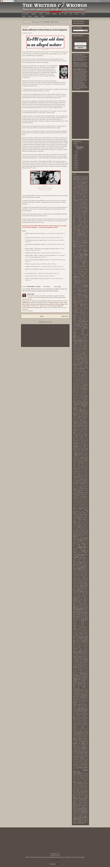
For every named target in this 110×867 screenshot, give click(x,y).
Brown (76, 252)
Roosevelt (76, 700)
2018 (75, 165)
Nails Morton (85, 600)
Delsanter (84, 337)
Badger (77, 217)
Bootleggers (75, 245)
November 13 (75, 620)
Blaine (82, 237)
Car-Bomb (75, 268)
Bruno (74, 253)
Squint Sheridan (77, 740)
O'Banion (74, 628)
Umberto (86, 786)
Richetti (75, 692)
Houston (74, 448)
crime (80, 315)
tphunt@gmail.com (26, 299)
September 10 (75, 725)
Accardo (83, 183)
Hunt (60, 13)
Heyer (80, 444)
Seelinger (76, 724)
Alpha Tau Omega (83, 194)
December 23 (83, 330)
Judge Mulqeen (85, 497)
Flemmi (80, 386)
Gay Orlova (82, 411)
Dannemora (75, 322)
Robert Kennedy (77, 694)
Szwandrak (39, 291)
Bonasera (86, 241)
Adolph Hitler (81, 184)
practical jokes (80, 672)
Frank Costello (84, 391)
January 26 (84, 469)
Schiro (79, 719)
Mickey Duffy (82, 584)
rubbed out (80, 704)
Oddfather (81, 634)
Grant (86, 424)
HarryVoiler (86, 440)
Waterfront (82, 802)
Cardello (78, 269)
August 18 (85, 214)
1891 (77, 176)
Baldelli (74, 218)
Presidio (85, 675)
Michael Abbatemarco (84, 583)
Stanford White (76, 744)
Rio (82, 692)
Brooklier (79, 251)
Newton (74, 615)
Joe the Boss (82, 483)
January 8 (81, 471)
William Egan (85, 809)
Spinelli (79, 738)
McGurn (74, 578)
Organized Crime (82, 637)
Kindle (80, 513)
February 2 (75, 379)
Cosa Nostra (83, 308)
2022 (75, 158)
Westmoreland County (77, 807)
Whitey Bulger (75, 809)
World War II (85, 816)
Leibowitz (79, 527)
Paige (74, 641)
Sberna (74, 717)
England (86, 365)
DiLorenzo (80, 346)
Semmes (81, 724)
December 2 (83, 329)
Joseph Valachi (83, 496)
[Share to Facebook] (59, 286)
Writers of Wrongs (83, 817)
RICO (79, 692)
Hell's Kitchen (83, 442)
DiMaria (85, 346)
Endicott (81, 365)
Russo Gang (84, 705)
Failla (74, 371)
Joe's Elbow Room (82, 484)
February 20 (81, 379)
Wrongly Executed (77, 818)
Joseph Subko (75, 496)
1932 (79, 179)
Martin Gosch (75, 564)
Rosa (80, 700)
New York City (83, 612)
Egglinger (82, 362)
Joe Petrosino (75, 483)
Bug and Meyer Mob (84, 255)
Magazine (75, 552)
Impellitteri (76, 451)
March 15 (81, 558)
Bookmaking (84, 243)
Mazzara (82, 575)
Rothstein (75, 704)
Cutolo (79, 317)
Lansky (84, 519)
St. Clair (75, 741)
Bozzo (87, 247)
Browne (80, 252)
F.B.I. (85, 370)
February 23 (78, 380)
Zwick (79, 823)
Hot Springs (75, 447)
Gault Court (84, 410)
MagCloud (80, 552)
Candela (86, 265)
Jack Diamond (80, 462)
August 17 (80, 214)
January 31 (86, 470)
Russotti (80, 706)
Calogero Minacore (76, 263)
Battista (83, 225)
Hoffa (85, 445)
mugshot (74, 596)
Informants (86, 453)
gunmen (79, 432)
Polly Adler (80, 670)
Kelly (74, 510)
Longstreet (82, 535)
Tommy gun (79, 778)
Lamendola (85, 517)
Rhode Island (76, 690)
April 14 (75, 204)
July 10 (85, 498)
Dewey (75, 341)
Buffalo (86, 254)
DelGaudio (84, 336)
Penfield (85, 656)
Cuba (74, 316)
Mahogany (77, 553)
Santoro (79, 716)
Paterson (79, 651)
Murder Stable (83, 599)
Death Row (84, 325)
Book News (85, 242)
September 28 (83, 726)
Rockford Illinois (76, 697)
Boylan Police (75, 247)
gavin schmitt (75, 411)
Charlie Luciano (77, 283)
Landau (74, 518)
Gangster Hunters (82, 408)
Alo (77, 194)
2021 (75, 160)
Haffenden (86, 433)
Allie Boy (85, 193)
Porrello (81, 671)
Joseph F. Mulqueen (84, 494)
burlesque (80, 257)
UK (82, 786)
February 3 (81, 381)
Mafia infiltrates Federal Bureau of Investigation (44, 30)
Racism (79, 683)
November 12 (83, 619)
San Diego (79, 714)
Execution (75, 370)
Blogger (58, 864)
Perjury (85, 657)
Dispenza (79, 348)
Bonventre (80, 242)
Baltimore (79, 219)
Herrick (85, 443)
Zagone (85, 820)
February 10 (75, 377)
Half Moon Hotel (77, 434)
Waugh (36, 16)
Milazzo (86, 585)
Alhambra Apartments (78, 193)
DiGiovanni (75, 346)
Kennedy (79, 510)
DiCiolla (80, 343)
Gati (80, 410)
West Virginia (81, 805)
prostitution (75, 680)
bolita (85, 239)
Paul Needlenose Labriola (83, 653)
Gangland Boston (82, 406)
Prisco (85, 676)
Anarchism (75, 199)
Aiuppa (84, 186)
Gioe (74, 419)
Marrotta (85, 563)
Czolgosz (84, 317)
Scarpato (85, 718)
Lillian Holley (82, 530)
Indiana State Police (83, 452)
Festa (82, 383)
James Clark (80, 464)
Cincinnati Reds (85, 294)
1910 (87, 176)
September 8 (75, 727)
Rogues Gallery (76, 698)
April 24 (85, 205)
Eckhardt (74, 358)
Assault (74, 212)
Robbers (86, 692)
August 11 (85, 213)
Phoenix (85, 661)
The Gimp (79, 761)
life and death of (76, 530)
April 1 (78, 203)
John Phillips (85, 490)
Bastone (74, 225)
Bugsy (81, 256)
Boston (80, 246)
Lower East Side (78, 538)
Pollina (74, 670)
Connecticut (75, 306)
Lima (87, 530)
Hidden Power (85, 444)
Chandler (74, 279)
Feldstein (82, 382)
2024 (75, 155)
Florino (78, 387)
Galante (84, 400)
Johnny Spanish (80, 492)
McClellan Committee (77, 577)
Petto (81, 659)
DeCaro (74, 327)
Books (74, 244)
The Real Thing (84, 765)
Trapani (85, 781)
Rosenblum (75, 702)
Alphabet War (75, 195)
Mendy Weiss (81, 580)
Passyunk (74, 651)
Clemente (80, 296)
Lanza (74, 520)
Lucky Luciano (80, 540)
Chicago (86, 285)
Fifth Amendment (76, 384)
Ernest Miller (75, 367)
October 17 (76, 630)
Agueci (75, 186)
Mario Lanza (75, 563)
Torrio (85, 780)
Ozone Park (79, 640)
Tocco (85, 775)
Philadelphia (86, 659)
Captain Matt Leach (82, 267)
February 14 (81, 377)
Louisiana (86, 537)
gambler (86, 404)
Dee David (82, 335)
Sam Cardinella (76, 712)
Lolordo (74, 534)
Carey (82, 269)
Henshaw (80, 443)
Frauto (76, 397)
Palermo (82, 641)
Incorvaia (86, 451)
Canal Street (81, 265)
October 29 (86, 632)
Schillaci (74, 719)
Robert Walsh (83, 695)
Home (42, 316)
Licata (81, 529)
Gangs (84, 407)
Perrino (74, 658)
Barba (80, 221)
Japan (85, 471)
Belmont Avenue (85, 228)
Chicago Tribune (78, 287)
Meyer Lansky (81, 582)
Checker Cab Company (77, 285)
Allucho (74, 194)
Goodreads (75, 423)
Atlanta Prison (79, 212)
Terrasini (76, 757)
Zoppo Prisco (85, 822)
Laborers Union (79, 516)
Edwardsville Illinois (84, 361)
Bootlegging (81, 245)
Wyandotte (75, 819)
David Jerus (86, 323)
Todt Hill (85, 776)
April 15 (79, 204)
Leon (87, 527)
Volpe (81, 799)
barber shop (75, 222)
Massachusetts (83, 566)
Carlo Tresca (81, 270)
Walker (85, 799)
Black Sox (84, 236)
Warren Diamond (82, 801)
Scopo (80, 721)
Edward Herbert (85, 360)
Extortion (80, 370)
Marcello (81, 557)
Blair (85, 237)
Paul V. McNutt (84, 654)
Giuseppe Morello (83, 421)
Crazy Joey (85, 313)
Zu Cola (75, 823)
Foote (74, 388)
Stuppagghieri (83, 747)
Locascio (84, 533)
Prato (86, 672)
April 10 (82, 203)
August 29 (80, 215)
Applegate (33, 13)
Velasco (74, 794)
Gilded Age (80, 418)
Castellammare (83, 275)
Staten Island (83, 744)
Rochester (75, 696)
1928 (74, 178)
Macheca (84, 544)
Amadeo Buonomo (83, 195)
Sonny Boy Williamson (78, 736)
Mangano (76, 555)
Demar (78, 338)
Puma (74, 682)
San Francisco (85, 714)
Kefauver (76, 509)
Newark (29, 291)
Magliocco (86, 552)
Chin (85, 288)
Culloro (85, 316)
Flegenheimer (75, 386)
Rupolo (74, 705)
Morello (81, 591)
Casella (76, 274)
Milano (82, 585)
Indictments (75, 453)
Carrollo (79, 272)
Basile (85, 224)
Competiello (75, 305)
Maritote (80, 563)
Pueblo (80, 681)
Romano (74, 699)
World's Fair (76, 817)
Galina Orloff (75, 401)
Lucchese (75, 539)
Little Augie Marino (77, 531)
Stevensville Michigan (77, 746)
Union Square (81, 787)
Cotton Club (82, 310)
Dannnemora (81, 322)
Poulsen (76, 13)
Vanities (80, 793)
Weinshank (75, 804)
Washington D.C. (76, 802)
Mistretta (78, 588)
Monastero (80, 589)
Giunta (85, 420)
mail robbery (83, 553)
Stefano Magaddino (82, 745)
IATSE (87, 449)
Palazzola (78, 641)
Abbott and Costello (76, 183)
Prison (74, 677)
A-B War (75, 182)
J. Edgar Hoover (81, 461)
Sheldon (85, 728)
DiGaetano (76, 345)
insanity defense (83, 455)
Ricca (82, 690)
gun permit (80, 431)
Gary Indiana (75, 410)
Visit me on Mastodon (27, 311)
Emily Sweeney (76, 365)
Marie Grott (76, 562)
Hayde (87, 441)
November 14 (83, 620)
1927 (85, 177)
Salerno (83, 708)
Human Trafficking (81, 449)
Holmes (80, 446)
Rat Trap (80, 684)
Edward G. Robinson (77, 360)
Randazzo (84, 683)
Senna (85, 724)
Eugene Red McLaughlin (79, 368)
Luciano (80, 539)
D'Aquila (80, 318)
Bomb (74, 240)
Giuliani (80, 420)
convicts (85, 306)
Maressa (74, 561)
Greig (78, 429)
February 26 (75, 381)
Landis (79, 518)
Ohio (82, 635)
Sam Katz (80, 713)
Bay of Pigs (83, 226)
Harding (76, 435)
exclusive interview (82, 369)
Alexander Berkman (76, 192)
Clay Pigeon (75, 296)
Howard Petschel (80, 448)
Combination (75, 303)
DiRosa (85, 347)
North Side (86, 618)
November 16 (83, 621)
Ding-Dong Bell (75, 347)
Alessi (86, 191)
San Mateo (77, 715)
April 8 (85, 206)
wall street (75, 800)
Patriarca (84, 651)
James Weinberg (80, 466)
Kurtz (86, 515)
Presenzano (75, 673)
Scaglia (78, 717)
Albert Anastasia (85, 190)
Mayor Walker (76, 575)
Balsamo (74, 219)
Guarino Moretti (84, 429)
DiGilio (32, 289)
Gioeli (78, 419)
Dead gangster (77, 324)
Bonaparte (81, 241)
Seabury (84, 722)
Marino (80, 562)
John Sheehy (77, 491)
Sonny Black (85, 735)
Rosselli (80, 703)
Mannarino (77, 556)
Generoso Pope (80, 412)
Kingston (84, 513)
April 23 (81, 205)
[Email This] (54, 286)
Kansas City (81, 508)
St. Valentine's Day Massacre (80, 743)
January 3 (80, 470)
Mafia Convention (83, 548)
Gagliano (79, 400)
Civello (75, 295)
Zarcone (79, 821)
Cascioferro (86, 273)
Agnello (82, 185)
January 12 (84, 467)
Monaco (74, 589)
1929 (83, 178)
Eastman (81, 357)
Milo (78, 586)
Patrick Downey (76, 652)
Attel (75, 213)
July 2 (86, 499)
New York (75, 612)
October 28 (80, 632)
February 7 (77, 382)
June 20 (77, 505)
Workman (74, 816)
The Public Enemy (76, 765)
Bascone (74, 224)
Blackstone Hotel (76, 237)
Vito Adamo (84, 798)
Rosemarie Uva (80, 701)
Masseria (79, 567)
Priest (82, 676)
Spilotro (74, 738)
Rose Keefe (84, 700)
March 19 (86, 558)
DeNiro (82, 338)
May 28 (74, 573)
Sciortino (75, 721)
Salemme (78, 708)
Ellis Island (80, 364)
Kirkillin (74, 514)
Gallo (78, 402)
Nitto (74, 617)
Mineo (87, 586)
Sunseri (86, 748)
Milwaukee (82, 586)
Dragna (83, 352)
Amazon (84, 196)
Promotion (84, 679)
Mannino (84, 556)
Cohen (82, 299)
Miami (87, 582)
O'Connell (80, 628)
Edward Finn (83, 359)
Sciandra (82, 720)
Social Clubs (76, 735)
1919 (75, 177)
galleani (74, 402)
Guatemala (81, 430)
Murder (75, 598)
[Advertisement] (45, 335)
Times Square (80, 774)
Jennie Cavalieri (79, 475)
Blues (81, 238)
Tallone (82, 750)
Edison (86, 358)
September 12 (83, 725)
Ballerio (85, 218)
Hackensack (80, 433)
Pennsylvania (75, 657)
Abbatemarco (84, 182)
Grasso (74, 425)
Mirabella (81, 587)
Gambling (84, 405)
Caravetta (85, 268)
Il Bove (78, 450)
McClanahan (83, 576)
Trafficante (75, 781)
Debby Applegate (83, 326)
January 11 (79, 467)
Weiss (79, 804)
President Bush (76, 674)
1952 (74, 180)
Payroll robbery (76, 655)
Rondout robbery (81, 699)
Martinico (74, 565)
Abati (79, 182)
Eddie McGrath (81, 358)
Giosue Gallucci (83, 419)
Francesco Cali (75, 390)
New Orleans (77, 610)
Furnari (74, 400)
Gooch (79, 422)
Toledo (74, 777)
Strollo (79, 747)
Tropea (85, 784)
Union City (76, 787)
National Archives (83, 603)
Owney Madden (79, 639)
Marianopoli (79, 561)
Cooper (82, 307)
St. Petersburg (82, 742)
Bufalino (81, 254)
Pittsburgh (75, 666)
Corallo (86, 307)
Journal (74, 497)
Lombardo (79, 534)
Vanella (75, 793)
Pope (85, 670)
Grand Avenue (80, 424)
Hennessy (75, 443)
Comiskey (80, 303)
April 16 (83, 204)
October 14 (80, 629)
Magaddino (83, 550)
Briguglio (79, 249)
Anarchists (81, 199)
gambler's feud (77, 405)
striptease (74, 747)
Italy (75, 461)
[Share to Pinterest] (60, 286)
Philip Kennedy (79, 661)
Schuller (74, 720)
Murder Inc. (81, 598)
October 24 (84, 631)
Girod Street (75, 420)
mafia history (83, 549)
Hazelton (76, 442)
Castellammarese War (78, 276)
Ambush (74, 197)
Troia (86, 783)
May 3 (82, 573)
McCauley (76, 576)
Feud (86, 383)
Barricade (74, 223)
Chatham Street (76, 284)
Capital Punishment (82, 266)
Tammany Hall (75, 751)
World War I (80, 816)
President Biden (83, 673)
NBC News (79, 605)
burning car (86, 257)
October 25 (75, 632)
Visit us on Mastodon (55, 860)
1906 (84, 176)
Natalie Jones (75, 603)
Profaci (84, 677)
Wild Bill (80, 809)
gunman (74, 432)
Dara (86, 322)
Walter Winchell (81, 800)
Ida (75, 450)
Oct (76, 145)
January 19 (81, 468)
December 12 (79, 327)
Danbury (74, 319)
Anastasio (81, 200)
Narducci (80, 602)
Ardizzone (84, 207)
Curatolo (74, 317)
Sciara (87, 720)
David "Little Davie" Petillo (77, 323)
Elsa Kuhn (85, 364)
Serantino (74, 728)
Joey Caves (75, 485)
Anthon (74, 202)
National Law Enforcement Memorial (79, 604)
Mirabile (85, 587)
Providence (75, 681)
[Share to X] (57, 286)
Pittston (81, 666)
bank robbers (80, 220)
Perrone (78, 658)
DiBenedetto (81, 342)
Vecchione (85, 793)
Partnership (75, 649)
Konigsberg (76, 515)
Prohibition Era (83, 678)
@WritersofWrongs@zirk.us (78, 23)
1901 (80, 176)
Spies (85, 737)
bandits (74, 220)
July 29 (79, 501)
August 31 (75, 216)
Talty (86, 750)
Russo (79, 705)
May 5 (79, 574)
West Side (75, 805)
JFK (79, 477)
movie (80, 595)
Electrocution (80, 363)
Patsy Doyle (84, 652)
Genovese (39, 289)
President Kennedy (84, 674)
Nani (75, 601)
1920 (79, 177)
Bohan (78, 239)
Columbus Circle (84, 302)
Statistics (74, 745)
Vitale (80, 798)
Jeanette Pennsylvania (77, 473)
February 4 (86, 381)
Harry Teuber (80, 440)
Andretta (86, 200)
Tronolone (80, 784)
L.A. (74, 516)
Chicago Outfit (85, 286)
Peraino (81, 657)
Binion (74, 235)
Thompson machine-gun (77, 773)
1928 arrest (79, 178)
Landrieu (74, 519)
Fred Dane (75, 398)
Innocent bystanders (84, 454)
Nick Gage (85, 615)
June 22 (81, 505)
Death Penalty (77, 325)
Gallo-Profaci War (84, 402)
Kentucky (82, 511)
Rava (85, 684)
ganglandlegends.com (77, 407)
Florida (74, 387)
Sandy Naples (83, 715)
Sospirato (85, 736)
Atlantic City (85, 212)
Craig (76, 313)
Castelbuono (75, 275)
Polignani (76, 669)
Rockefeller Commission (82, 696)
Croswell (84, 315)
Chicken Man (79, 288)
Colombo (74, 300)
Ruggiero (85, 704)
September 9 (83, 727)
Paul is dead (75, 653)
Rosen (85, 701)
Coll (86, 299)
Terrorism (81, 757)
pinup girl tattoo (85, 664)
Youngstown (80, 820)
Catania (84, 277)
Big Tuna (74, 234)
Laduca (85, 516)
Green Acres (77, 427)
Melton (75, 579)
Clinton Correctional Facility (79, 297)
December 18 (84, 328)
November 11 (77, 619)
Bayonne (28, 289)
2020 (75, 162)
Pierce (81, 663)
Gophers (80, 423)
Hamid (82, 434)
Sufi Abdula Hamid (76, 748)
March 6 (84, 560)
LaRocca (74, 521)
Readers (84, 686)
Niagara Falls (79, 615)
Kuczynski (49, 289)
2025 (75, 143)
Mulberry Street (85, 596)
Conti (80, 306)
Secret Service (85, 723)
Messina (76, 581)
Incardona (81, 451)
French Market (81, 398)
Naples (79, 601)
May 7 (87, 574)
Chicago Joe (78, 286)
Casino (80, 274)
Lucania (84, 538)
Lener (83, 527)
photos (74, 662)
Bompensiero (83, 240)
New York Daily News (77, 613)
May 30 (86, 573)
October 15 (86, 629)
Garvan (85, 409)
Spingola (84, 738)
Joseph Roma (76, 495)
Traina (80, 781)
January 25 (78, 469)
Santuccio (84, 716)
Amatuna (79, 196)
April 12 (86, 203)
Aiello (80, 186)
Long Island (75, 535)
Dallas (85, 318)
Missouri (74, 588)
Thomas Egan (76, 770)
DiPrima (81, 347)
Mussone (80, 600)
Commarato (86, 303)
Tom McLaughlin (81, 777)
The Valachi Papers (77, 766)
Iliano (87, 450)
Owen (74, 639)
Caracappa (80, 268)
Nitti (85, 616)
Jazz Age (84, 472)
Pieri (85, 663)
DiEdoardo (75, 344)
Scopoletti (85, 721)
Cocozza (78, 299)
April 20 (77, 205)
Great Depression (80, 425)
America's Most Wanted (82, 197)
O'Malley (84, 628)
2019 (75, 163)
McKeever (79, 578)
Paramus (34, 291)
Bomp (78, 240)
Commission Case (83, 304)
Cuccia (78, 316)
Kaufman (86, 508)
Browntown (85, 252)
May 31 (75, 574)
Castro (80, 277)
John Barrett (79, 486)
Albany (74, 190)
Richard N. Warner (84, 691)
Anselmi (85, 201)
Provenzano (83, 680)
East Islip (82, 356)
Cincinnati (79, 294)
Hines (81, 445)
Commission (76, 304)
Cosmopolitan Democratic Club (79, 309)
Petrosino (76, 659)
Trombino (74, 784)
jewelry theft (76, 476)
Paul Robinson (77, 654)
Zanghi (74, 821)
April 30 (74, 206)
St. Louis (75, 742)
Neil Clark (84, 605)
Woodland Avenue (82, 815)
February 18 (78, 378)
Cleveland (86, 296)
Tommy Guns (85, 778)
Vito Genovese (75, 799)
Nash (85, 602)
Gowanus (74, 424)
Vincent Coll (80, 796)
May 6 (83, 574)
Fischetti (86, 384)
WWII (85, 818)
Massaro (74, 567)
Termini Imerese (79, 756)
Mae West (75, 547)
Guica (85, 430)
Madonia (84, 546)
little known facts (76, 532)
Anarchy (86, 199)
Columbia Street (76, 302)
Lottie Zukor (82, 536)
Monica (85, 589)
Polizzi (80, 669)
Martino (79, 565)
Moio (82, 588)
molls (86, 588)
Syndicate (84, 749)
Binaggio (79, 234)
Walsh (23, 16)
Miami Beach (76, 583)
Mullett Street (77, 597)
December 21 (75, 330)
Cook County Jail (76, 307)
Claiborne (85, 295)
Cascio (74, 273)
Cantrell (76, 266)
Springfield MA (81, 739)
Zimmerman (75, 822)
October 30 (76, 633)
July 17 (78, 499)
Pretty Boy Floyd (76, 676)
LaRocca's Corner (81, 521)
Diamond (81, 341)
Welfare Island (84, 804)
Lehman (74, 527)
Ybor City (74, 820)
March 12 (86, 557)
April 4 (78, 206)
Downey (47, 13)
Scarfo (81, 718)
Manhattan (81, 555)
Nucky (81, 627)
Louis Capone (80, 537)
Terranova (86, 756)
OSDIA (78, 638)
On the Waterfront (79, 636)
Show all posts (55, 22)
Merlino (86, 580)
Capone (74, 267)
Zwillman (82, 823)
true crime (82, 785)
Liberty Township (76, 529)
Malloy (87, 554)
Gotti (85, 423)
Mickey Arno (76, 584)
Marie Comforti (85, 561)
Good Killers (84, 422)
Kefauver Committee (82, 509)
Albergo (78, 190)
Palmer (82, 642)
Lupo (53, 289)
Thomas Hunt (45, 291)
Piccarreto (76, 663)
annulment (80, 201)
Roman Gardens (83, 698)
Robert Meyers (77, 695)
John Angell (82, 485)
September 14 (75, 726)
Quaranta (85, 682)
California (84, 262)
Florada (85, 386)
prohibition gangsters (77, 679)
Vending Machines (81, 794)
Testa (86, 757)
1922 (82, 177)
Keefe (65, 13)
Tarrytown (86, 751)
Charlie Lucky (84, 283)
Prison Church (79, 677)
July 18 (44, 289)
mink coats (76, 587)
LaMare (79, 517)
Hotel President (83, 447)
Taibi (79, 750)
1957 (77, 180)
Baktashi (85, 217)
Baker (81, 217)
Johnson (78, 493)
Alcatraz (81, 191)
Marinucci (85, 562)
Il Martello (82, 450)
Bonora (75, 242)
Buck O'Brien (75, 254)
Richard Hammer (77, 691)
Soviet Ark (75, 737)
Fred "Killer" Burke (82, 397)
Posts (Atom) (48, 322)
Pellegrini (74, 656)
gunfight (85, 431)
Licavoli (85, 529)
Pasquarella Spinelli (82, 650)
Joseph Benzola (84, 493)
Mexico (85, 581)
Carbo (74, 269)
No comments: (46, 286)
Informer (76, 454)
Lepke (81, 528)
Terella (74, 756)
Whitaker (74, 808)
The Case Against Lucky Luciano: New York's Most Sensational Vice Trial (80, 760)
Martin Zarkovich (83, 564)
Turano (86, 785)
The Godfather (85, 761)
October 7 (76, 634)
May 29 (78, 573)
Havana (82, 441)
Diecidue (84, 343)
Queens (74, 683)
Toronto (79, 780)
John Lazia (80, 489)
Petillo (87, 658)
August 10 (79, 213)
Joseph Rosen (83, 495)
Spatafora (80, 737)
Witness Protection (53, 291)
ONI (77, 637)
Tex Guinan (75, 758)
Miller (75, 586)
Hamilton (86, 434)
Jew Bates (86, 475)
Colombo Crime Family (82, 300)
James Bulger (80, 463)
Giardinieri (75, 418)
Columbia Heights (82, 301)
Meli (87, 578)
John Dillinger (81, 488)
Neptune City (75, 606)
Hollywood (75, 446)
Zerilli (85, 821)
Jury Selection (81, 507)
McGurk (84, 577)
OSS (82, 638)
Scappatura (76, 718)
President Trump (78, 675)
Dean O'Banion (85, 324)
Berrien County (81, 230)
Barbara (84, 221)
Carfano (86, 269)
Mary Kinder (75, 566)
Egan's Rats (76, 362)
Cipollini (41, 13)
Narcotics (75, 602)
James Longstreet (81, 465)
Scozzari (74, 722)
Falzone (77, 371)
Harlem (81, 435)
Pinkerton (79, 664)
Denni (86, 338)
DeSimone (75, 340)
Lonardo (85, 534)
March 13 (76, 558)
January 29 (75, 470)
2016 (75, 169)
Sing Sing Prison (79, 734)
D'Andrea (74, 318)
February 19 (84, 378)
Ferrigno (78, 383)
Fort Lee (79, 389)
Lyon (71, 13)
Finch (82, 384)
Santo (74, 716)
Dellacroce (75, 337)
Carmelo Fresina (80, 271)
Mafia (56, 289)
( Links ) (42, 16)
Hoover (85, 446)
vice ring (82, 795)
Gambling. (75, 406)
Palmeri (79, 643)
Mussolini (74, 600)
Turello (75, 786)
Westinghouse (83, 806)
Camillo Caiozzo (76, 264)
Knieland (86, 514)
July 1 (81, 498)
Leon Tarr (76, 528)
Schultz (78, 720)
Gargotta (80, 409)
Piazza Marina (79, 662)
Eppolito (85, 366)
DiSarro (74, 348)
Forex (78, 388)
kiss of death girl (80, 514)
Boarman (84, 238)
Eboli (85, 357)
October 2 (81, 630)
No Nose (77, 617)
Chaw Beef (84, 284)
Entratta (80, 366)
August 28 (75, 215)
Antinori (79, 202)
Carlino (76, 270)
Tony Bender (77, 779)
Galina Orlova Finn (83, 401)
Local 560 (79, 533)
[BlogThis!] (56, 286)
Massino (74, 568)
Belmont (79, 228)
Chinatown (75, 289)
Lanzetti (79, 520)
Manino (86, 555)
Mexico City (75, 582)
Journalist (79, 497)
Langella (79, 519)
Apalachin (84, 202)
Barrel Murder (83, 222)
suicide (82, 748)
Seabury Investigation (77, 723)
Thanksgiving (82, 758)
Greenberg (84, 427)
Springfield (75, 739)
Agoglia (86, 185)
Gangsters (75, 409)
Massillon (85, 567)
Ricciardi (86, 690)
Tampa (81, 751)
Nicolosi (81, 616)
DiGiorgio (84, 345)
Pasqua (80, 649)
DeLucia (74, 338)
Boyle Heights (81, 247)
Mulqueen (84, 597)
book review (77, 243)
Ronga (86, 699)
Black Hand (82, 235)
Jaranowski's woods (76, 472)
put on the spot (79, 682)
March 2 (75, 559)
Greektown (86, 426)
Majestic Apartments (80, 554)
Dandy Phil (82, 320)
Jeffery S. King (80, 474)
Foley (86, 387)
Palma (78, 642)
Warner (30, 16)
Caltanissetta (84, 263)
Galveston (81, 403)
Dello (80, 337)
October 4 (81, 633)
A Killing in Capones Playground (82, 181)
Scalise (82, 717)
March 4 (80, 560)
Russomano (75, 706)
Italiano (86, 460)
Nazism (74, 605)
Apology (74, 203)
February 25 (84, 380)
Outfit (85, 638)
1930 (87, 178)
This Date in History (82, 767)
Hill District (76, 445)
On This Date (25, 13)
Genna (85, 412)
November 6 (75, 627)
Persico (82, 658)
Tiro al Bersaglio (80, 775)
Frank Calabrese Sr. (76, 391)
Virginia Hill (80, 797)
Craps (80, 313)
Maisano (74, 554)
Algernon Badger (85, 192)
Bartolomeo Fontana (82, 223)
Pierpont (74, 664)
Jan (76, 152)
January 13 (75, 468)
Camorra (84, 264)
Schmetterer (84, 719)
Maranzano (75, 557)
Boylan (85, 246)
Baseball (80, 224)
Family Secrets (83, 371)
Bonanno (75, 241)
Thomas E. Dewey (83, 768)
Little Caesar (84, 531)
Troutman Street (76, 785)
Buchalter (84, 253)
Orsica (74, 638)
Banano (85, 219)
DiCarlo (75, 343)
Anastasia (76, 200)
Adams (76, 184)
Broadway (84, 249)
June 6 (85, 506)
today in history (79, 776)
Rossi (85, 703)
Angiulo (75, 201)
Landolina (84, 518)
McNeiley (83, 578)
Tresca (78, 783)
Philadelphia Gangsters (79, 660)
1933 (82, 179)
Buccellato (79, 253)
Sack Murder (80, 707)
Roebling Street (83, 697)
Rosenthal (75, 703)
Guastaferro (75, 430)
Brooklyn (86, 251)
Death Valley (75, 326)
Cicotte (74, 294)
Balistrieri (79, 218)
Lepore (85, 528)
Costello (74, 310)
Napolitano (84, 601)
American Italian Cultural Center (79, 198)
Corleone (76, 308)
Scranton (79, 722)
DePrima (79, 339)
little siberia (83, 532)
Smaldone (86, 734)
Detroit (79, 340)
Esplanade (81, 367)
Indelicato (76, 452)
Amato (74, 196)
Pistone (85, 665)
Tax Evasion (80, 752)
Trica (82, 783)
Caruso (84, 272)
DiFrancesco (81, 344)
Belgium (74, 228)
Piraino (76, 665)
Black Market (78, 236)
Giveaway (75, 422)
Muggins (84, 595)
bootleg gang (83, 244)
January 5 (76, 471)
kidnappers (85, 512)
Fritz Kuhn (79, 399)
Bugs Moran (76, 256)
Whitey (85, 808)
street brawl (84, 746)
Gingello (85, 418)
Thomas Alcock (75, 768)
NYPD (85, 627)
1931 (75, 179)
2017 (75, 167)
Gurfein (85, 432)
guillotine (74, 431)
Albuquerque (76, 191)
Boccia (74, 239)
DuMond (54, 13)
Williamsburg (84, 811)
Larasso (84, 520)
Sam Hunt (75, 713)
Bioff (77, 235)
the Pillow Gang (83, 764)
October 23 (78, 631)
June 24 (86, 505)
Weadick (79, 803)
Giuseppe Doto (75, 421)
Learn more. (78, 88)
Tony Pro (83, 779)
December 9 (75, 335)
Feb (76, 151)
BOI (82, 239)
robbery (75, 693)
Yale (85, 819)
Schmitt (83, 13)
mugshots (79, 596)
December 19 (75, 329)
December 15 (78, 328)
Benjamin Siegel (77, 229)
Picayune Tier (85, 662)
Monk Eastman (76, 590)
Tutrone (79, 786)
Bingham (84, 234)
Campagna (75, 265)
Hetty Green (75, 444)
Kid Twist (79, 512)
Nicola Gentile (75, 616)
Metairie (80, 581)
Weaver (85, 803)
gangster (74, 408)
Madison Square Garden (77, 546)
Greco (81, 426)
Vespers (77, 795)
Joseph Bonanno (76, 494)
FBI (36, 289)
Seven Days (80, 728)
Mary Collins (84, 565)
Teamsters (86, 752)
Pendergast (80, 656)
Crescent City (76, 314)
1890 (74, 176)
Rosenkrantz (83, 702)
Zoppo (80, 822)
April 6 (82, 206)
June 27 (76, 506)
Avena (84, 216)
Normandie (82, 617)
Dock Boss (84, 348)
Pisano (80, 665)
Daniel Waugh (82, 321)
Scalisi (86, 717)
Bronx (74, 251)
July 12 (74, 499)
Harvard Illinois (76, 441)
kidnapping (75, 513)
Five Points (77, 385)
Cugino (81, 316)
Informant (80, 453)
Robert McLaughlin (84, 694)
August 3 (85, 215)
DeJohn (79, 336)
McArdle (86, 575)
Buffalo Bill (77, 255)
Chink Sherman (81, 289)
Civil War (80, 295)
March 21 (85, 559)
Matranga (79, 568)
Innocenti (76, 455)
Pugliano (84, 681)
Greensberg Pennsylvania (77, 428)
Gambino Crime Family (79, 404)
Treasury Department (77, 782)
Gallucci (75, 403)
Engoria (75, 366)
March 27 (75, 560)
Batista (79, 225)
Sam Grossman (83, 712)
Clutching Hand (80, 298)
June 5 (80, 506)
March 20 (80, 559)
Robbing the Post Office (83, 693)
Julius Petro (76, 498)
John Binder (79, 487)
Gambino (86, 403)
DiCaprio (86, 342)
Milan (78, 585)
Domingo (74, 349)
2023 (75, 156)
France (85, 389)
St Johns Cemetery (84, 740)
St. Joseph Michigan (82, 741)
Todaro (74, 776)
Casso (85, 274)
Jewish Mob (82, 476)
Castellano (75, 277)
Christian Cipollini (81, 290)
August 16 (75, 214)
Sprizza (86, 739)
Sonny (81, 735)
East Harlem (76, 356)
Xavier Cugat (81, 819)
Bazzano (84, 227)
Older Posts (65, 316)
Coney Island (83, 305)
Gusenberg (75, 433)
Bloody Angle (75, 238)
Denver (74, 339)
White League (80, 808)
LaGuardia (75, 517)
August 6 (79, 216)
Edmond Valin (77, 359)
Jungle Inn (75, 507)
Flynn (82, 387)
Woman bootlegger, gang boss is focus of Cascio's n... (79, 147)
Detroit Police (85, 340)
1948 (86, 179)
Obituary (74, 629)
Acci (87, 183)
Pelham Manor (83, 655)
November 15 (75, 621)
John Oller (80, 490)
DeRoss (85, 339)
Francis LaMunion (83, 390)
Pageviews (84, 640)
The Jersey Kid (76, 762)
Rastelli (74, 684)
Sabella (85, 706)
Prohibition (75, 678)
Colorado (74, 301)
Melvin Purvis (80, 579)
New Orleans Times (83, 611)
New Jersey (61, 289)
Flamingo (84, 385)
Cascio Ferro (79, 273)
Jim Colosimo (84, 477)
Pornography (75, 671)
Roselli (74, 701)
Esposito (86, 367)
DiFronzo (86, 344)
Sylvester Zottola (78, 749)
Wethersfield (84, 807)
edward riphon (76, 361)
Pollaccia (84, 669)
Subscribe (80, 47)
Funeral (84, 399)
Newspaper (84, 614)
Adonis (78, 185)
